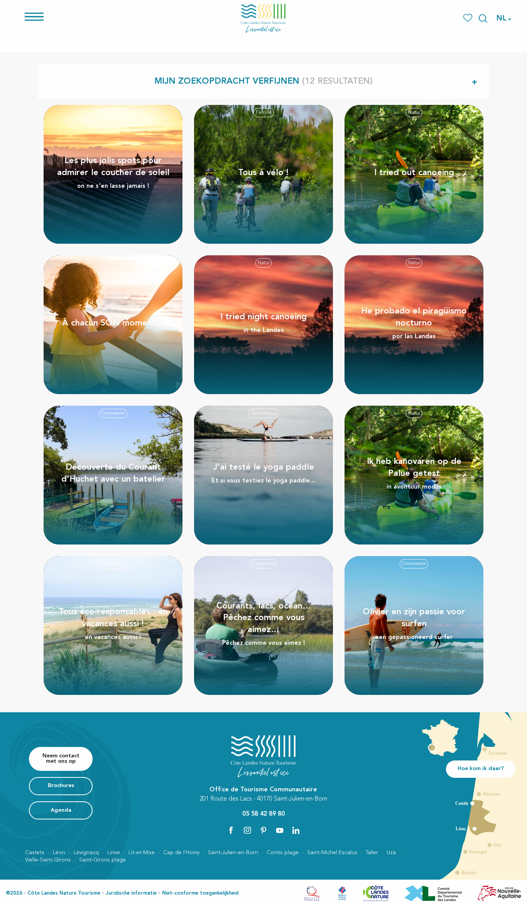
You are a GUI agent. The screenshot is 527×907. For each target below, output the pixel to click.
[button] (483, 18)
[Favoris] (468, 18)
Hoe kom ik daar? (481, 769)
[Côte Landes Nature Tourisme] (263, 18)
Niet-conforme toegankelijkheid (200, 893)
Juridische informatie (131, 893)
